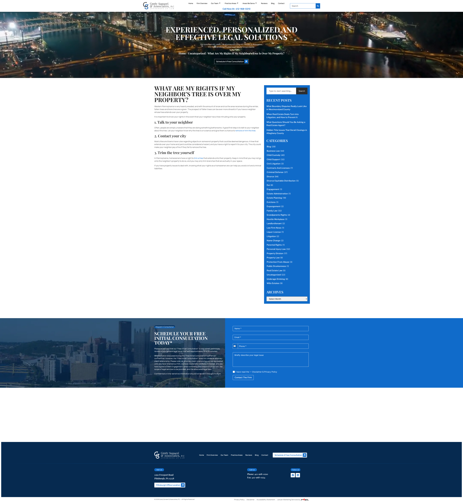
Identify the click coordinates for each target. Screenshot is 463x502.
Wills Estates (273, 283)
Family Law (272, 210)
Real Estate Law (274, 270)
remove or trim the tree (245, 130)
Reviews (264, 3)
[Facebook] (293, 475)
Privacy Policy (270, 372)
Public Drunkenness (276, 266)
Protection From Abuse (278, 262)
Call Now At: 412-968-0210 (236, 8)
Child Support (273, 159)
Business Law (273, 151)
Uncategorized (197, 53)
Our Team (214, 3)
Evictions (271, 202)
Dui (268, 185)
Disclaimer (257, 372)
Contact (281, 3)
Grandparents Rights (277, 215)
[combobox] (303, 6)
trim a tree (198, 158)
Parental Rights (274, 245)
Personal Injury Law (276, 249)
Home (190, 3)
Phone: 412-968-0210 (257, 474)
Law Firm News (274, 228)
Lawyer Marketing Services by (288, 499)
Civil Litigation (273, 163)
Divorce (270, 176)
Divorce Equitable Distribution (281, 181)
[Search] (318, 6)
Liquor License (274, 232)
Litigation (271, 236)
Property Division (275, 253)
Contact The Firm (243, 377)
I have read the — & (256, 372)
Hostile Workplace (275, 219)
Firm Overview (202, 3)
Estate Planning (274, 198)
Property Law (273, 257)
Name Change (273, 240)
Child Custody (273, 155)
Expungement (273, 206)
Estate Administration (277, 193)
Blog (272, 3)
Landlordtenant (274, 223)
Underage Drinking (276, 279)
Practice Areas (230, 3)
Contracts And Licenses (278, 168)
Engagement (273, 189)
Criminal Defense (275, 172)
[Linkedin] (298, 475)
